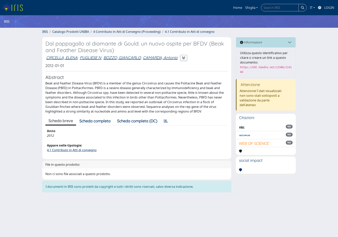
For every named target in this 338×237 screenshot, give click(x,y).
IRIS (45, 32)
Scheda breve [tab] (61, 120)
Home (237, 7)
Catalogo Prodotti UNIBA (70, 32)
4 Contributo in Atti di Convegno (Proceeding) (127, 32)
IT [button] (311, 7)
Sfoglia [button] (250, 7)
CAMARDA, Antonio (160, 57)
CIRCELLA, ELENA (61, 57)
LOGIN (329, 7)
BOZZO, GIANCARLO (122, 57)
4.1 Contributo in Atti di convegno (190, 32)
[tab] (166, 121)
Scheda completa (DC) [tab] (137, 120)
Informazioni (252, 42)
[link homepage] (14, 7)
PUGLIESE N (90, 57)
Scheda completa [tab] (95, 120)
